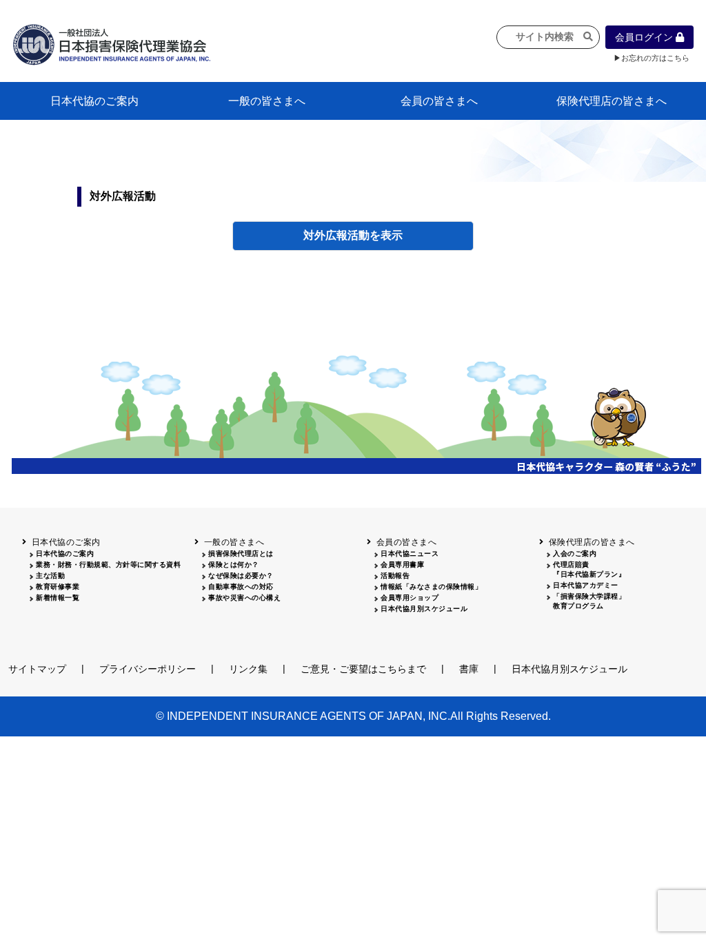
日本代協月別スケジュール (424, 608)
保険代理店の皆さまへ (611, 101)
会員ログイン (645, 37)
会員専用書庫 (402, 564)
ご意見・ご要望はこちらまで (363, 668)
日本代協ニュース (409, 553)
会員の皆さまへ (439, 101)
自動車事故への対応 (241, 586)
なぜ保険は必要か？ (241, 575)
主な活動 (50, 575)
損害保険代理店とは (241, 553)
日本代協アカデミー (585, 585)
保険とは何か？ (233, 564)
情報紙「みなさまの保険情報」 (431, 586)
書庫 (468, 668)
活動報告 (395, 575)
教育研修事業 (57, 586)
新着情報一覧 (57, 597)
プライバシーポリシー (147, 668)
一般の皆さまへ (266, 101)
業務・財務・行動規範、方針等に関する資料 (108, 564)
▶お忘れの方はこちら (651, 58)
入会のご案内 (574, 553)
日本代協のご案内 (94, 101)
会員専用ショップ (409, 597)
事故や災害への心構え (244, 597)
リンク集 (248, 668)
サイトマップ (37, 668)
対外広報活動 (336, 235)
